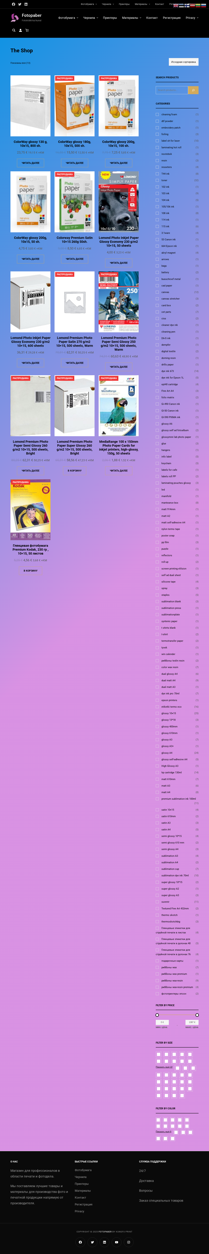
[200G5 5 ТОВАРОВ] (190, 1082)
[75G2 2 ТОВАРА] (185, 1068)
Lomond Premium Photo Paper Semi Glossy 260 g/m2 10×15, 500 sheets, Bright (30, 447)
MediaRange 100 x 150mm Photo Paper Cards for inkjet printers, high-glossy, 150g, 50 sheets (118, 447)
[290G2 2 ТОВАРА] (174, 1095)
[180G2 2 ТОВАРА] (174, 1082)
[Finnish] (187, 5)
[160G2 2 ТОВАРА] (190, 1054)
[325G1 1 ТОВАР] (177, 1068)
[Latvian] (192, 5)
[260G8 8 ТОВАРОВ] (158, 1095)
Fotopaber (31, 15)
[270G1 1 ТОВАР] (182, 1061)
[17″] (165, 1126)
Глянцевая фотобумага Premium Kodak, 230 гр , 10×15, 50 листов (30, 549)
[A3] (187, 1126)
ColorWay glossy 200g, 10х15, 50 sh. (30, 240)
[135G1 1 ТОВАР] (174, 1054)
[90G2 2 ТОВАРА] (182, 1095)
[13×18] (158, 1126)
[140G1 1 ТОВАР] (182, 1054)
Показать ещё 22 (164, 1067)
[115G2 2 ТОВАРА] (166, 1054)
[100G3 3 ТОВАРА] (166, 1075)
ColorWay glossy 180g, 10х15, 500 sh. (74, 144)
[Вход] (20, 30)
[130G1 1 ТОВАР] (158, 1082)
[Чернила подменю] (113, 4)
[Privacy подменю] (198, 17)
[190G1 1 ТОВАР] (158, 1061)
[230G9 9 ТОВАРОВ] (174, 1061)
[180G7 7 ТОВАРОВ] (182, 1082)
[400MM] (158, 1119)
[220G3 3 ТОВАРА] (174, 1088)
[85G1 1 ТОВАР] (193, 1068)
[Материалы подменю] (149, 4)
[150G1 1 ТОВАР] (166, 1082)
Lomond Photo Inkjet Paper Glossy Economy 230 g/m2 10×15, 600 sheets (30, 342)
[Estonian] (181, 5)
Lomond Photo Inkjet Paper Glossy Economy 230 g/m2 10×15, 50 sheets (119, 242)
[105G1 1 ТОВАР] (182, 1075)
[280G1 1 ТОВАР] (166, 1095)
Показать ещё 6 (163, 1131)
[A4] (158, 1138)
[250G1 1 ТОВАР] (182, 1088)
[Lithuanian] (198, 5)
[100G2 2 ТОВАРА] (174, 1075)
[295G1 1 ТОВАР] (190, 1061)
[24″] (172, 1126)
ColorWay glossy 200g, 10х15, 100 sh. (118, 144)
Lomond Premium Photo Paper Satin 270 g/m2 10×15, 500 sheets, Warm (74, 342)
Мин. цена (161, 1027)
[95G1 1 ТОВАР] (158, 1075)
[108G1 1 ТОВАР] (158, 1054)
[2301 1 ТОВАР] (166, 1061)
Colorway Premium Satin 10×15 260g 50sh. (75, 240)
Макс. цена (191, 1027)
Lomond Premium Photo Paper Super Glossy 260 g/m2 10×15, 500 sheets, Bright (74, 447)
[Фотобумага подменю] (96, 4)
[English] (176, 5)
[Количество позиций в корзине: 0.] (27, 30)
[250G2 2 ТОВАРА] (190, 1088)
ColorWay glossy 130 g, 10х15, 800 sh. (30, 144)
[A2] (165, 1119)
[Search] (193, 90)
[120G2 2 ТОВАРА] (190, 1075)
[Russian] (204, 5)
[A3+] (190, 1132)
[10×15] (172, 1119)
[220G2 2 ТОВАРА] (166, 1088)
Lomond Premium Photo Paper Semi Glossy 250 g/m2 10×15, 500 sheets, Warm (119, 344)
